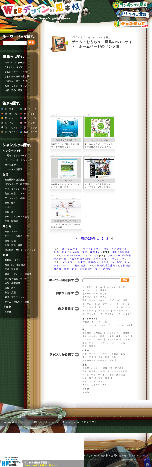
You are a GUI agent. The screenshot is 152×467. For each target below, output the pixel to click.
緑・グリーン (105, 304)
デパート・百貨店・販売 (113, 354)
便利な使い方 (131, 24)
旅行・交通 (88, 357)
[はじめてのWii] (99, 127)
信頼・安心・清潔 (118, 300)
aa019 (87, 155)
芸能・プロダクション (93, 381)
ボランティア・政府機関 (119, 333)
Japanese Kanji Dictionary (80, 255)
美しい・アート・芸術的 (94, 290)
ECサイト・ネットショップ (96, 325)
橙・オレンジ (123, 304)
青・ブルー (88, 304)
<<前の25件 (86, 238)
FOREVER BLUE (66, 140)
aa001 (54, 195)
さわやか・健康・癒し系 (94, 294)
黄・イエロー (105, 307)
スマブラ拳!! (99, 180)
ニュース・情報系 (124, 325)
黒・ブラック (89, 314)
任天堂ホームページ (66, 220)
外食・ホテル (89, 354)
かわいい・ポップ (116, 287)
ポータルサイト (12, 165)
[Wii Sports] (66, 167)
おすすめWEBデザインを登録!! (131, 14)
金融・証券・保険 (107, 357)
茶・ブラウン (107, 314)
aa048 (87, 115)
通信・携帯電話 (117, 375)
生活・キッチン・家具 (93, 336)
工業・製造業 (89, 371)
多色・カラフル (30, 132)
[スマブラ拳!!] (99, 167)
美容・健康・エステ (120, 336)
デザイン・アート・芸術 (113, 343)
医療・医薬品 (89, 346)
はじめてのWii (99, 140)
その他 (85, 392)
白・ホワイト (121, 311)
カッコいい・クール (92, 287)
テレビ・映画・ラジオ (93, 375)
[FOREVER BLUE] (66, 127)
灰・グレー (88, 311)
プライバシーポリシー (83, 455)
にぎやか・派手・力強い (94, 297)
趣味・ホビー (89, 343)
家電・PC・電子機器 (113, 368)
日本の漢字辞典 (121, 252)
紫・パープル (123, 307)
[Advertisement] (100, 86)
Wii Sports (66, 180)
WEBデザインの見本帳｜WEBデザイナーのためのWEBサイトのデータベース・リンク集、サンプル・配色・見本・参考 (46, 15)
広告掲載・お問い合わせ (112, 455)
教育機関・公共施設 (92, 333)
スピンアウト (89, 422)
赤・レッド (88, 307)
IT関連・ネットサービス (94, 322)
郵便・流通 (104, 378)
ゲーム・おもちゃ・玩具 (94, 385)
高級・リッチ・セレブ (93, 300)
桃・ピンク (104, 311)
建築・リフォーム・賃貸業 (114, 371)
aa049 (54, 115)
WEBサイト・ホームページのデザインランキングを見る (131, 4)
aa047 (54, 155)
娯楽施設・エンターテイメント (98, 360)
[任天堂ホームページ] (66, 207)
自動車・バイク (90, 368)
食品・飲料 (112, 339)
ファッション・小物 (92, 339)
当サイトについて (138, 455)
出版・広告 (88, 378)
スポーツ (127, 339)
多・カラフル (125, 314)
